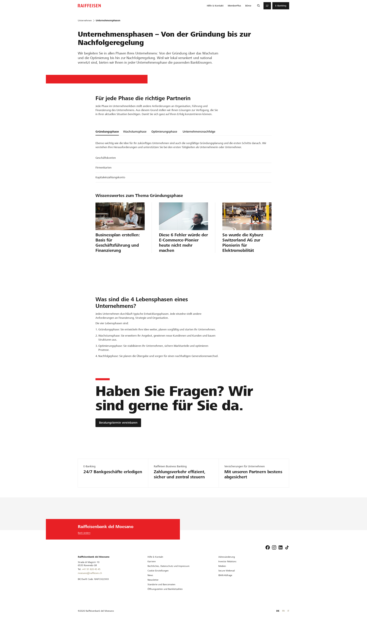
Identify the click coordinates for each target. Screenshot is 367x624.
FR (283, 610)
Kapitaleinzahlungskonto (110, 177)
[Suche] (258, 5)
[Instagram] (274, 547)
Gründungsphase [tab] (107, 131)
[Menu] (267, 5)
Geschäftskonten (105, 157)
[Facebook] (268, 547)
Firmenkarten (103, 167)
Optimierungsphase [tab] (164, 131)
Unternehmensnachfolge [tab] (199, 131)
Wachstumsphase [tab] (135, 131)
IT (288, 610)
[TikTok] (287, 547)
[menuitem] (215, 5)
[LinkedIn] (280, 547)
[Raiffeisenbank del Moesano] (89, 5)
